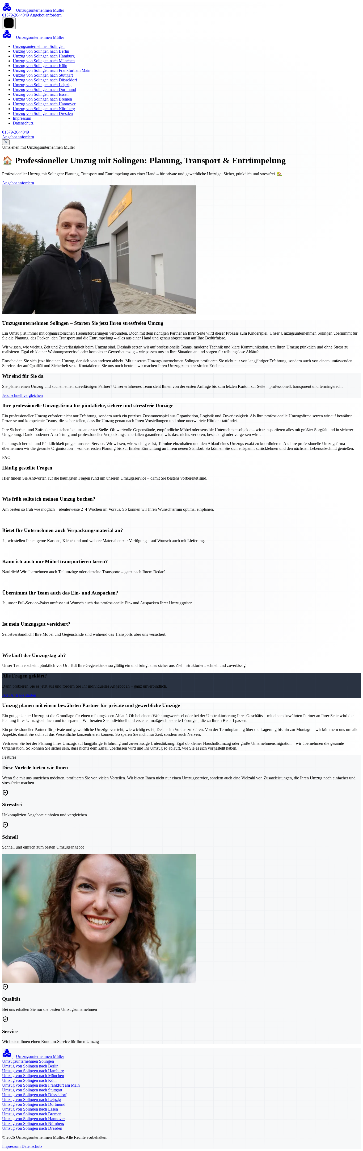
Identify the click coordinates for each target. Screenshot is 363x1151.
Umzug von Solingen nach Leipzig (42, 84)
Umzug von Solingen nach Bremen (42, 99)
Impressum (22, 118)
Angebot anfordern (46, 15)
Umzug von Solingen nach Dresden (43, 113)
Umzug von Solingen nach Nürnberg (44, 108)
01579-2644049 (15, 15)
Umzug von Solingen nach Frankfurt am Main (51, 70)
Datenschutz (23, 123)
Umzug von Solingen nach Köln (40, 65)
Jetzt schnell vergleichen (22, 395)
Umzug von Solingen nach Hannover (44, 104)
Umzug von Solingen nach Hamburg (44, 56)
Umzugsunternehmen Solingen (39, 46)
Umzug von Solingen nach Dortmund (44, 89)
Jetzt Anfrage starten (19, 695)
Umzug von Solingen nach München (44, 61)
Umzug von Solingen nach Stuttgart (43, 75)
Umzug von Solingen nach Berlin (41, 51)
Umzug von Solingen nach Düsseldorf (45, 80)
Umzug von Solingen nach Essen (41, 94)
